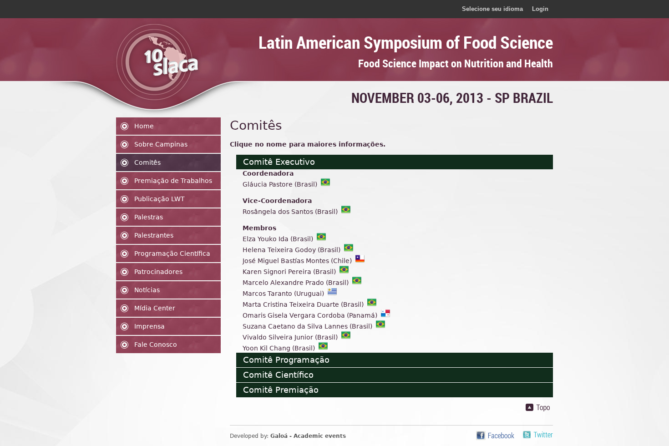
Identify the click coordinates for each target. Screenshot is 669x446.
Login (540, 8)
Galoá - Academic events (308, 436)
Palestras (148, 217)
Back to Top (539, 407)
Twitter (538, 435)
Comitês (147, 162)
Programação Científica (172, 253)
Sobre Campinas (161, 144)
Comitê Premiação (281, 390)
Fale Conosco (155, 344)
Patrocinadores (158, 271)
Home (144, 126)
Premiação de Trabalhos (173, 180)
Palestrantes (153, 235)
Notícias (147, 290)
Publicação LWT (159, 199)
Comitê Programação (286, 360)
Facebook (495, 435)
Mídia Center (154, 308)
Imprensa (149, 326)
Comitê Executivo (279, 162)
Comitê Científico (278, 375)
